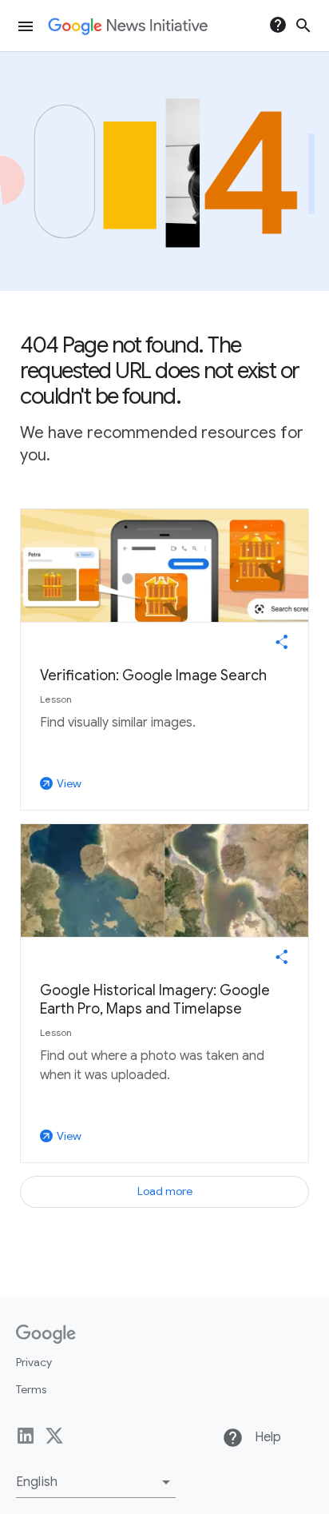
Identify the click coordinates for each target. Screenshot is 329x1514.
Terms (31, 1389)
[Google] (46, 1334)
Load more (164, 1191)
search (303, 25)
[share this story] (282, 642)
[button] (96, 1482)
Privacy (34, 1362)
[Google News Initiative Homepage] (128, 26)
